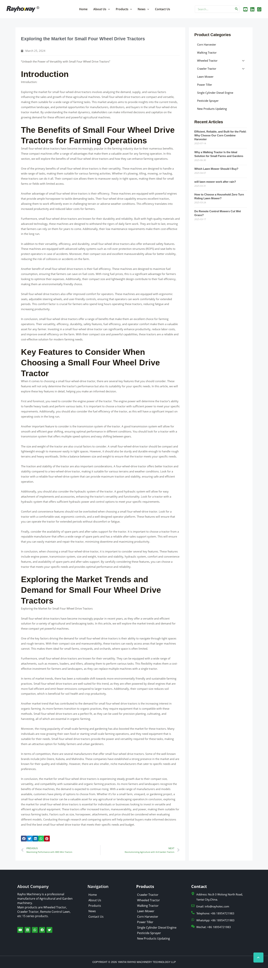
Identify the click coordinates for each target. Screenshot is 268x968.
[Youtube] (245, 9)
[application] (108, 9)
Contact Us (162, 9)
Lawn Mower (145, 911)
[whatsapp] (259, 9)
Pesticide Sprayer (149, 933)
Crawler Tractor (147, 895)
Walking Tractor (148, 906)
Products (122, 9)
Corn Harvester (147, 917)
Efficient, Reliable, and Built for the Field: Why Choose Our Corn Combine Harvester (220, 135)
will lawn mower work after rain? (215, 181)
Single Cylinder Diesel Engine (156, 928)
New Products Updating (153, 938)
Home (83, 9)
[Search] (236, 9)
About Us (99, 9)
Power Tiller (145, 922)
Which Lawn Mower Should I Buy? (216, 168)
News (141, 9)
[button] (24, 838)
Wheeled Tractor (148, 900)
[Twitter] (252, 9)
